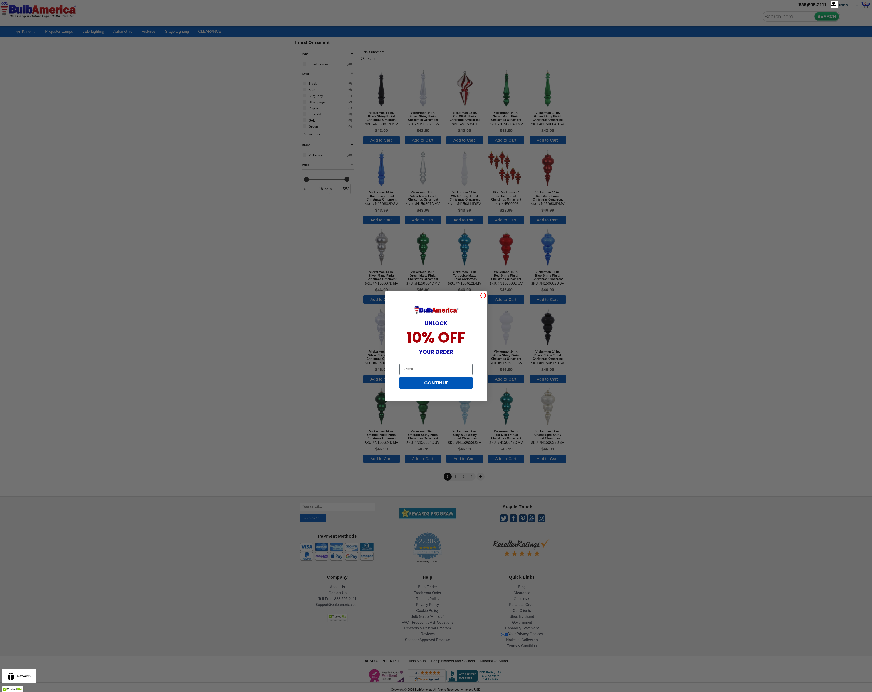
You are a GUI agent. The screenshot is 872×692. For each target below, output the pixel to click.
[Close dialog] (483, 295)
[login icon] (834, 4)
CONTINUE (436, 383)
